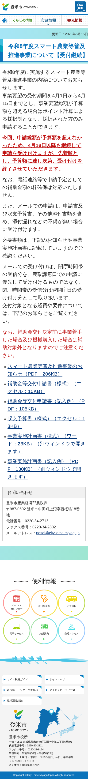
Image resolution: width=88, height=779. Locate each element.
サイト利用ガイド (17, 679)
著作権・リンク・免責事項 (22, 690)
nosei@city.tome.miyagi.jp (58, 533)
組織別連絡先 (15, 700)
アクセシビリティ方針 (62, 690)
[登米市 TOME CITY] (20, 7)
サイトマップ (57, 679)
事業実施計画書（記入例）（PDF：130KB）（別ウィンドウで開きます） (44, 469)
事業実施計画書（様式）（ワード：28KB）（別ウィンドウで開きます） (47, 443)
